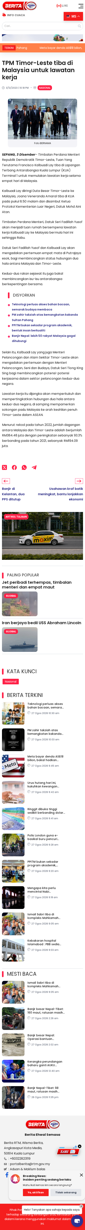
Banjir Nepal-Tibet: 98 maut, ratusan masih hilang (43, 1089)
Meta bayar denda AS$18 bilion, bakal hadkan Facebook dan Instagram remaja (45, 758)
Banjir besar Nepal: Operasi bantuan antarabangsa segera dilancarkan (43, 1037)
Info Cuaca (16, 15)
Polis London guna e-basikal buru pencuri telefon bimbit (42, 837)
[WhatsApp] (24, 467)
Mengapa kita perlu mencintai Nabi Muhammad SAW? (41, 889)
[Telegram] (34, 467)
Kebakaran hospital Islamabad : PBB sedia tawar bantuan (43, 942)
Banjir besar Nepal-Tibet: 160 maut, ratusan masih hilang (45, 1010)
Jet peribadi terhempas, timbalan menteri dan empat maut (37, 585)
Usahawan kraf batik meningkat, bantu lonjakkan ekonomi (60, 494)
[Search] (79, 26)
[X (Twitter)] (4, 467)
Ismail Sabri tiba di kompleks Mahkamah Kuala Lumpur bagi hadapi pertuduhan (43, 916)
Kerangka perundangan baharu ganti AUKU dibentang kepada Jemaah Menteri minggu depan (44, 1063)
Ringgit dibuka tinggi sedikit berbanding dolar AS (45, 810)
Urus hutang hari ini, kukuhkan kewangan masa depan (42, 784)
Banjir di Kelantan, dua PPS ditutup (13, 494)
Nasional (44, 87)
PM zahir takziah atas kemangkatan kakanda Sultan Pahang (44, 732)
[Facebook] (14, 467)
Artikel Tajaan (16, 516)
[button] (81, 6)
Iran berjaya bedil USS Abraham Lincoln (41, 623)
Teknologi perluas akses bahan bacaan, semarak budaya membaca (45, 705)
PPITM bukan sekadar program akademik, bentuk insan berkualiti (43, 863)
